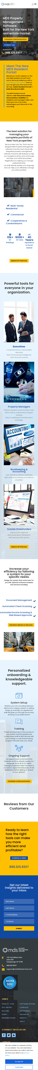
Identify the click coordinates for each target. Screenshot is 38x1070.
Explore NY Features (19, 261)
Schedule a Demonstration (15, 39)
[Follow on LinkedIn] (14, 1035)
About (22, 1021)
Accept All (19, 1062)
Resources (24, 1014)
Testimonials (25, 1011)
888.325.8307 (13, 52)
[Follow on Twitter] (9, 1035)
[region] (19, 1056)
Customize (19, 1067)
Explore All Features (19, 547)
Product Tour (9, 45)
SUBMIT (19, 928)
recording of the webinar (16, 82)
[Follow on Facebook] (4, 1035)
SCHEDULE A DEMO (19, 858)
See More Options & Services (21, 625)
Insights (23, 1018)
